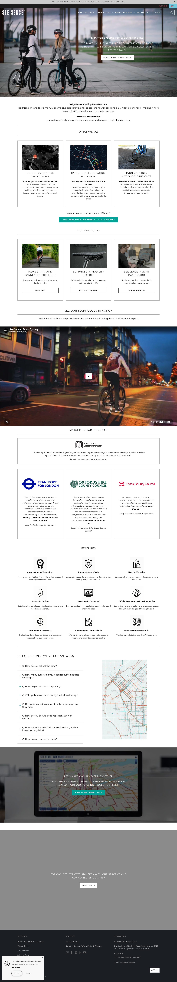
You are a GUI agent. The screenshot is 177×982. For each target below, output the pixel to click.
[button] (87, 13)
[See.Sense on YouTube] (84, 952)
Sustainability (23, 950)
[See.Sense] (13, 12)
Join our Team (23, 955)
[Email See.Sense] (67, 952)
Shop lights (88, 885)
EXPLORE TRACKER (88, 290)
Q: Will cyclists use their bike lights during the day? (50, 695)
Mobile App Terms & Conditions (30, 941)
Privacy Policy (23, 946)
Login (164, 6)
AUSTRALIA (118, 953)
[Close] (42, 957)
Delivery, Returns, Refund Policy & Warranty (84, 946)
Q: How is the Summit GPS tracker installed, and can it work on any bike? (50, 729)
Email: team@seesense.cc (124, 962)
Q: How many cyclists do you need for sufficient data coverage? (50, 676)
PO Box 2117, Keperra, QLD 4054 (127, 958)
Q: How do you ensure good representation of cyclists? (47, 717)
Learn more (16, 967)
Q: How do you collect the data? (39, 666)
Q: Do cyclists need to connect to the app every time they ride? (50, 705)
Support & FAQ (72, 941)
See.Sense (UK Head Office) (125, 941)
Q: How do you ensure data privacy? (42, 686)
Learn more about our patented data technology (88, 220)
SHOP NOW (40, 290)
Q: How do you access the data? (39, 739)
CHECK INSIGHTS (137, 290)
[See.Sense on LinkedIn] (80, 952)
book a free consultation (117, 58)
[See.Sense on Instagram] (76, 952)
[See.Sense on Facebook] (72, 952)
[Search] (172, 12)
